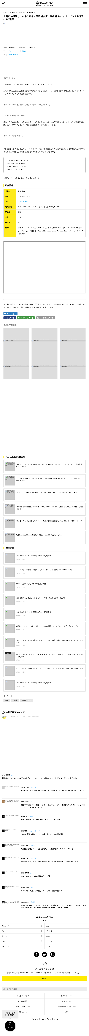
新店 (6, 700)
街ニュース (5, 926)
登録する (44, 979)
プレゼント (5, 946)
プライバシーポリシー (22, 1007)
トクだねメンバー (67, 996)
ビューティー (50, 941)
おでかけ (49, 936)
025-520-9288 (23, 202)
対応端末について (67, 1001)
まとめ (48, 946)
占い (3, 941)
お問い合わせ (22, 1012)
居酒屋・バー (26, 700)
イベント (49, 931)
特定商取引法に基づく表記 (67, 1007)
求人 (66, 1012)
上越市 (24, 51)
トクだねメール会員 (22, 996)
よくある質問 (22, 1001)
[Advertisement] (44, 401)
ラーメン (5, 936)
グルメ (10, 51)
